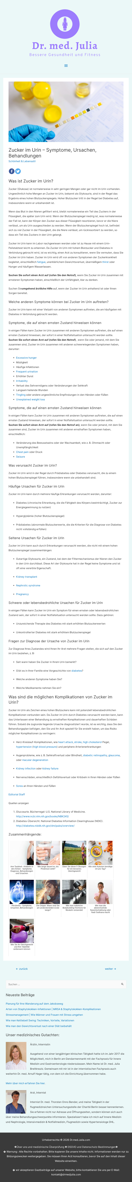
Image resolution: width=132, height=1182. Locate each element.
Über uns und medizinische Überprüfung (40, 1146)
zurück (22, 968)
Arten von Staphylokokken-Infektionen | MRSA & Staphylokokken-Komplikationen (53, 1009)
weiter (110, 968)
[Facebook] (11, 171)
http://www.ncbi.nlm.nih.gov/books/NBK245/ (42, 816)
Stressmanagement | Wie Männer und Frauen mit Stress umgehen (44, 1014)
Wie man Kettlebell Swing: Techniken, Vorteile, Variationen (40, 1020)
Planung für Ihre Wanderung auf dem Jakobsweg (34, 1003)
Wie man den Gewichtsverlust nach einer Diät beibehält (39, 1026)
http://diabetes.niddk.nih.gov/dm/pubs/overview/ (45, 825)
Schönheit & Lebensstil (22, 161)
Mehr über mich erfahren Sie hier (25, 1083)
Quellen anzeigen (19, 803)
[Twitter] (18, 171)
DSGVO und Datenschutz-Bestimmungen (92, 1146)
